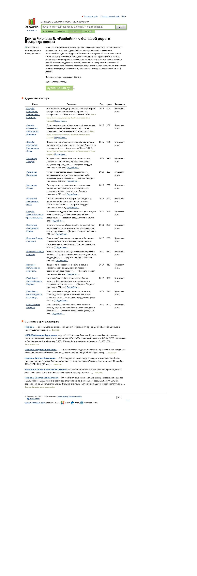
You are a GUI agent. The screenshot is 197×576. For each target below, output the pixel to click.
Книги (75, 31)
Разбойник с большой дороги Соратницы (34, 294)
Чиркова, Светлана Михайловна (41, 378)
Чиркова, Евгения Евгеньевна (40, 358)
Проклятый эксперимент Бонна (32, 201)
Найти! (121, 27)
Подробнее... (60, 121)
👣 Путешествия (33, 399)
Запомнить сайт (91, 17)
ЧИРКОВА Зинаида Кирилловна (41, 335)
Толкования (48, 31)
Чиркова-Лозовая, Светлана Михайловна (46, 369)
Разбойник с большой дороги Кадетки (34, 281)
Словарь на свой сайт (110, 17)
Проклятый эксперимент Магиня (32, 228)
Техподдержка (62, 396)
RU (123, 17)
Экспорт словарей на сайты (35, 403)
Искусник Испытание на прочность (33, 268)
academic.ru (32, 30)
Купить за (59, 88)
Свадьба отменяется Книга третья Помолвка (34, 215)
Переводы (61, 31)
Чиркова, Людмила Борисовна (41, 349)
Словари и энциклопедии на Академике (65, 21)
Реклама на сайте (75, 396)
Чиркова (29, 327)
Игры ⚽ (88, 31)
